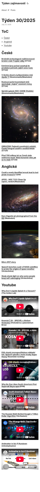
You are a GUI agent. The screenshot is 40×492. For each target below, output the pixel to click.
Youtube (8, 45)
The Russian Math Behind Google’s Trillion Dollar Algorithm (20, 415)
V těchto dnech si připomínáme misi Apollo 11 (17, 76)
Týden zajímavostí (13, 3)
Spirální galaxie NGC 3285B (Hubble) (18, 91)
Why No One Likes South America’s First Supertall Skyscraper (19, 385)
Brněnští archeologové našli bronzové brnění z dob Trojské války (18, 60)
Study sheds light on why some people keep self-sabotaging (18, 277)
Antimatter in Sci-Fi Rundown (14, 443)
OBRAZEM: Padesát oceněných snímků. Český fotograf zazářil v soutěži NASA (19, 147)
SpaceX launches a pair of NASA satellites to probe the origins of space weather (20, 268)
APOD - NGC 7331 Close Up (14, 179)
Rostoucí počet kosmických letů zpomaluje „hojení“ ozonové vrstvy (17, 83)
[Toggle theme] (27, 3)
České (7, 38)
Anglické (8, 42)
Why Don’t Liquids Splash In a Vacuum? (19, 291)
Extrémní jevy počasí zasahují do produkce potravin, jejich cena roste (17, 67)
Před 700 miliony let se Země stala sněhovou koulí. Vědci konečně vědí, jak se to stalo (19, 157)
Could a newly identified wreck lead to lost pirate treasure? (20, 173)
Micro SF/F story (9, 262)
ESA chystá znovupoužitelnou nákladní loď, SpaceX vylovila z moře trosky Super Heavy (19, 354)
